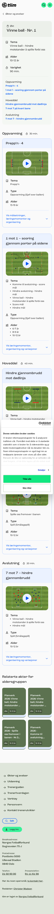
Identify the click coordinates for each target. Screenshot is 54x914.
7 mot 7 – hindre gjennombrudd (24, 118)
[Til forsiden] (9, 5)
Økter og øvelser (15, 14)
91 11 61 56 (32, 874)
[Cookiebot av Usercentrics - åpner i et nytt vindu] (39, 424)
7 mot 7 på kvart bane (18, 108)
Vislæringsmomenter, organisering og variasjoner (21, 347)
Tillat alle (27, 479)
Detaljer (42, 470)
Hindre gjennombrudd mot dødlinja (26, 104)
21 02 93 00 (9, 874)
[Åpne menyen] (49, 5)
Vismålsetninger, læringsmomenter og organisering (18, 218)
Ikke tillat (27, 488)
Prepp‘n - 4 (12, 85)
